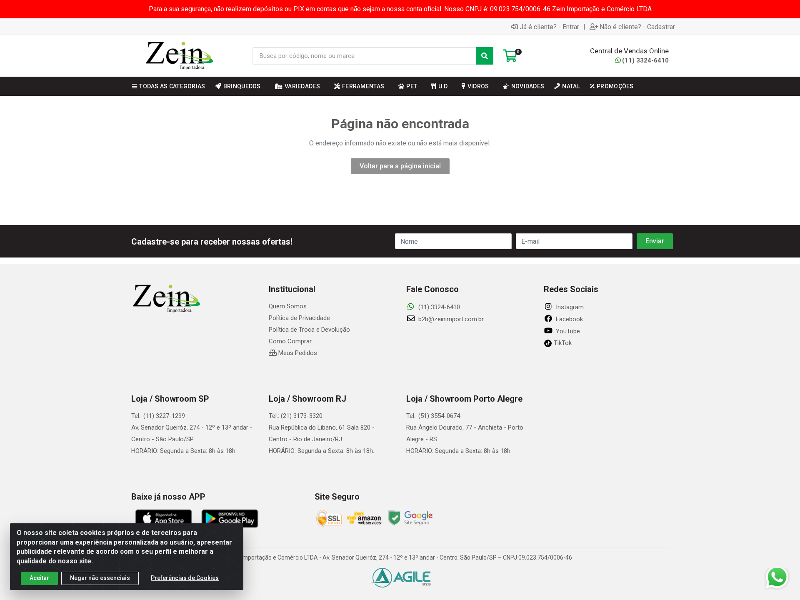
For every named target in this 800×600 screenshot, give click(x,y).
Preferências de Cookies (185, 578)
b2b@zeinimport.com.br (450, 319)
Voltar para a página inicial (400, 166)
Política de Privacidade (299, 318)
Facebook (568, 319)
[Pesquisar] (484, 56)
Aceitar (39, 578)
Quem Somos (288, 306)
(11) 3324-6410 (645, 60)
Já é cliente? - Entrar (549, 26)
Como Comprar (290, 341)
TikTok (562, 343)
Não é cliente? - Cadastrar (637, 26)
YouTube (567, 331)
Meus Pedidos (297, 353)
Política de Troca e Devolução (309, 329)
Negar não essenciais (100, 578)
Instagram (569, 307)
